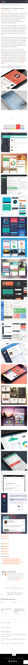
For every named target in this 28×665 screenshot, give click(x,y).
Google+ (20, 578)
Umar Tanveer (5, 639)
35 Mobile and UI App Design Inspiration (11, 558)
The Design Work (6, 11)
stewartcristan (5, 643)
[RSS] (16, 661)
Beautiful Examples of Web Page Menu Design (13, 562)
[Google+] (14, 661)
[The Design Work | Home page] (4, 2)
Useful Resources (5, 627)
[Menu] (26, 1)
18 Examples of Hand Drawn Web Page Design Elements (19, 610)
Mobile (18, 4)
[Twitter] (12, 661)
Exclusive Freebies (6, 622)
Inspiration (8, 4)
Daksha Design (5, 634)
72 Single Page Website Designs (17, 643)
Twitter (18, 579)
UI (20, 4)
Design (2, 4)
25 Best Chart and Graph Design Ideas (11, 560)
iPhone (13, 4)
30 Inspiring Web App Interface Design (11, 563)
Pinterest (9, 579)
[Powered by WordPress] (9, 658)
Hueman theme (21, 658)
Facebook (16, 578)
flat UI (21, 37)
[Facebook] (9, 661)
